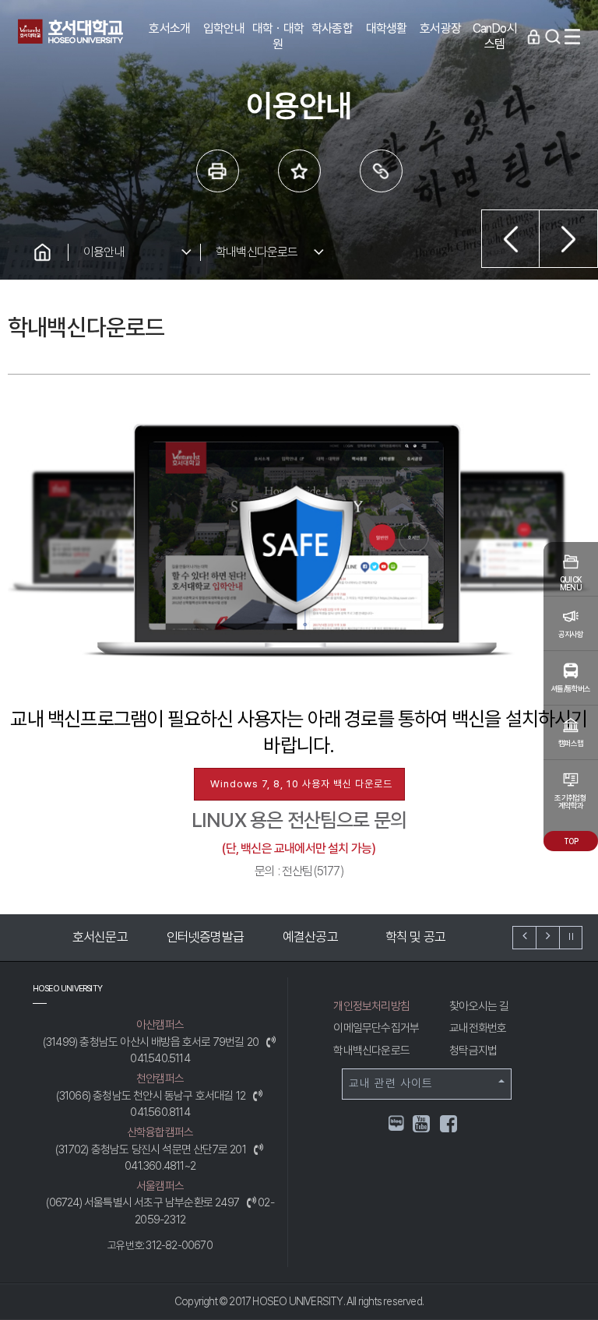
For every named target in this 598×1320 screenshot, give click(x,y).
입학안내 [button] (223, 28)
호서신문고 (86, 937)
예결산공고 (296, 937)
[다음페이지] (569, 238)
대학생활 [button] (386, 28)
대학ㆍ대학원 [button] (278, 36)
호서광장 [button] (440, 28)
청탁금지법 (473, 1051)
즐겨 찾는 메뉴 (299, 171)
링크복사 (381, 171)
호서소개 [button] (169, 28)
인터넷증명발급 (191, 937)
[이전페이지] (510, 238)
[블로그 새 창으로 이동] (396, 1122)
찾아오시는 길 (478, 1006)
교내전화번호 (477, 1028)
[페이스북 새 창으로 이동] (449, 1126)
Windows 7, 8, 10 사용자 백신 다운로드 (301, 784)
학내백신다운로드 (257, 252)
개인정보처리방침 (371, 1006)
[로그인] (533, 36)
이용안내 (104, 252)
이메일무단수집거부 (376, 1028)
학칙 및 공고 (401, 937)
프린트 (217, 171)
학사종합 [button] (332, 28)
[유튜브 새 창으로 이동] (422, 1126)
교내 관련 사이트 (391, 1083)
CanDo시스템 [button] (495, 36)
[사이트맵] (572, 36)
